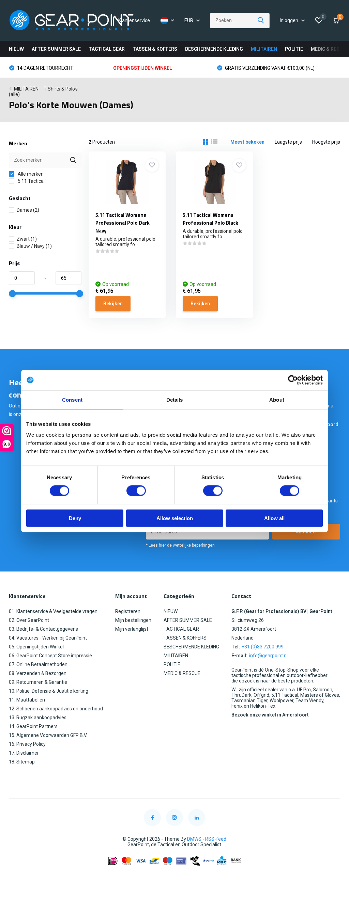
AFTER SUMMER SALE (56, 49)
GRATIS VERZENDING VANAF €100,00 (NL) (269, 68)
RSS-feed (215, 839)
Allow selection (174, 518)
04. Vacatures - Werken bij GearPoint (48, 638)
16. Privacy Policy (27, 744)
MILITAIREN (264, 49)
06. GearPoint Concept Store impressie (50, 655)
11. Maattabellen (27, 700)
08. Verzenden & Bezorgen (37, 673)
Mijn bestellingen (133, 620)
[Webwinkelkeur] (174, 877)
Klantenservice (134, 20)
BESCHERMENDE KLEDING (214, 49)
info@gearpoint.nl (268, 655)
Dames (28, 210)
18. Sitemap (22, 761)
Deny (75, 518)
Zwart (27, 239)
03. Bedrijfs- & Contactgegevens (43, 629)
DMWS (194, 839)
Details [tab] (174, 400)
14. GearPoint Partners (33, 726)
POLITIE (294, 49)
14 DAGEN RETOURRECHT (44, 68)
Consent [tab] (72, 400)
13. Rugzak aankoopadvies (37, 717)
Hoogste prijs (326, 142)
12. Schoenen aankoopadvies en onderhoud (56, 708)
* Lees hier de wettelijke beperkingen (180, 545)
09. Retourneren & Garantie (38, 682)
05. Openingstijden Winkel (36, 646)
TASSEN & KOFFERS (155, 49)
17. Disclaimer (24, 753)
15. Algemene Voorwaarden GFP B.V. (48, 735)
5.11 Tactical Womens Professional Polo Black (210, 219)
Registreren (127, 611)
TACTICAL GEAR (107, 49)
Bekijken (113, 303)
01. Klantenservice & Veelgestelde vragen (53, 611)
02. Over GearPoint (29, 620)
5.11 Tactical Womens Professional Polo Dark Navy (122, 223)
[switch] (136, 490)
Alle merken (30, 174)
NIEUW (16, 49)
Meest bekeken (247, 142)
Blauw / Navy (34, 246)
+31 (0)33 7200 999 (263, 646)
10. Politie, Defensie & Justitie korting (48, 691)
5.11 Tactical (31, 181)
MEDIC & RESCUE (330, 49)
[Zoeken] (261, 20)
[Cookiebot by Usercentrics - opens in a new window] (293, 380)
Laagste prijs (288, 142)
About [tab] (276, 400)
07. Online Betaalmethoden (38, 664)
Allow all (274, 518)
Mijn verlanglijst (131, 629)
